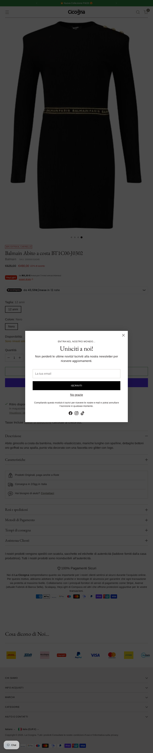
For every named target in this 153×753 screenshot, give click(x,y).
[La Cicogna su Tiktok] (82, 414)
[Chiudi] (123, 335)
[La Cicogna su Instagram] (76, 414)
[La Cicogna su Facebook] (70, 414)
